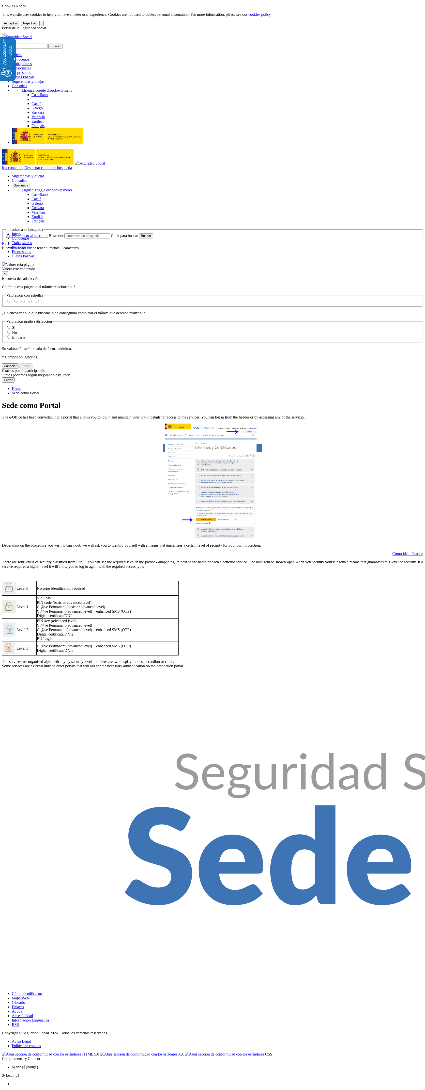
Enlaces (18, 1007)
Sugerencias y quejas (28, 81)
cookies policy (259, 14)
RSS (15, 1025)
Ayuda (17, 1011)
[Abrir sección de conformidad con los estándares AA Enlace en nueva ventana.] (142, 1054)
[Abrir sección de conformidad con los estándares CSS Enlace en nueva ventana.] (228, 1054)
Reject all (29, 23)
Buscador (56, 236)
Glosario (18, 1002)
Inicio (17, 55)
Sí (13, 327)
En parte (18, 337)
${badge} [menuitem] (25, 1067)
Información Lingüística (30, 1020)
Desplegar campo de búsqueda (48, 168)
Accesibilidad (22, 1016)
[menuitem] (217, 1084)
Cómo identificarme (407, 554)
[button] (212, 266)
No (14, 332)
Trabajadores (22, 64)
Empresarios (21, 72)
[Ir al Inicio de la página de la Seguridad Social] (17, 37)
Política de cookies (26, 1046)
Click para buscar (124, 236)
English (47, 190)
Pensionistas (21, 68)
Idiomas (47, 90)
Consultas (19, 86)
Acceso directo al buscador (27, 236)
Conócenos (20, 59)
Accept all (11, 23)
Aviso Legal (21, 1041)
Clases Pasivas (23, 77)
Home (16, 388)
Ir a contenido (12, 168)
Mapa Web (20, 998)
